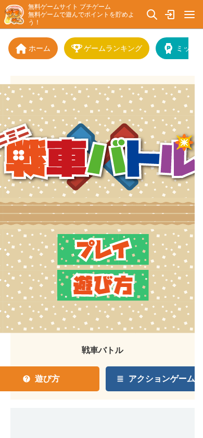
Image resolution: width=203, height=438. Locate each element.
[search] (152, 14)
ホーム (39, 48)
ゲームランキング (113, 48)
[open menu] (189, 14)
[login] (170, 14)
